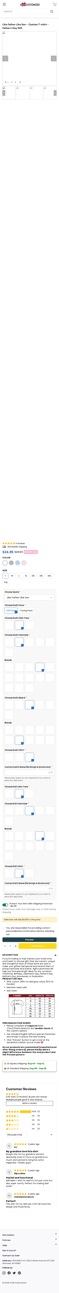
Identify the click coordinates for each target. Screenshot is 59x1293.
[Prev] (5, 58)
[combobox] (29, 11)
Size (4, 570)
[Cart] (54, 4)
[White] (5, 562)
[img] (20, 1144)
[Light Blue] (17, 562)
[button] (8, 543)
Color (6, 557)
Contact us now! (10, 1255)
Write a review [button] (29, 1103)
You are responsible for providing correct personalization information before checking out (30, 931)
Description (10, 954)
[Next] (54, 58)
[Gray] (11, 562)
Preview (29, 939)
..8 (20, 82)
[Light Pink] (23, 562)
